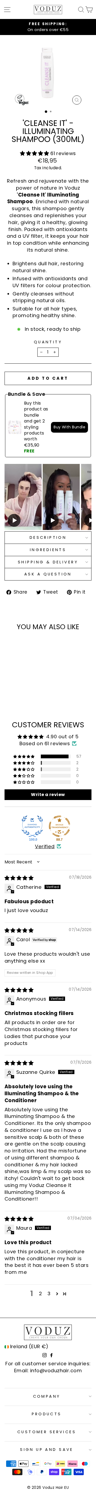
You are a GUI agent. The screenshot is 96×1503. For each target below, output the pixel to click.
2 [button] (40, 1293)
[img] (19, 878)
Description (48, 537)
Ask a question (48, 574)
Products (46, 1414)
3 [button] (48, 1293)
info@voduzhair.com (56, 1370)
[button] (35, 153)
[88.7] (59, 826)
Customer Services (46, 1432)
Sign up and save (46, 1449)
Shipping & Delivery (48, 562)
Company (47, 1396)
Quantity (48, 342)
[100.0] (32, 826)
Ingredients (48, 549)
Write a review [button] (48, 794)
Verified (45, 846)
